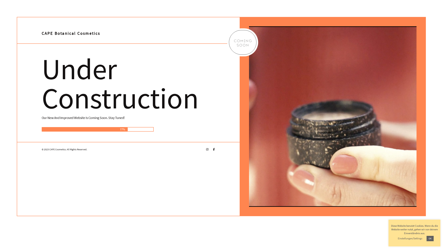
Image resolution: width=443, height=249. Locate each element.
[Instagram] (207, 149)
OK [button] (430, 238)
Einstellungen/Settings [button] (410, 238)
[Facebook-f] (214, 149)
